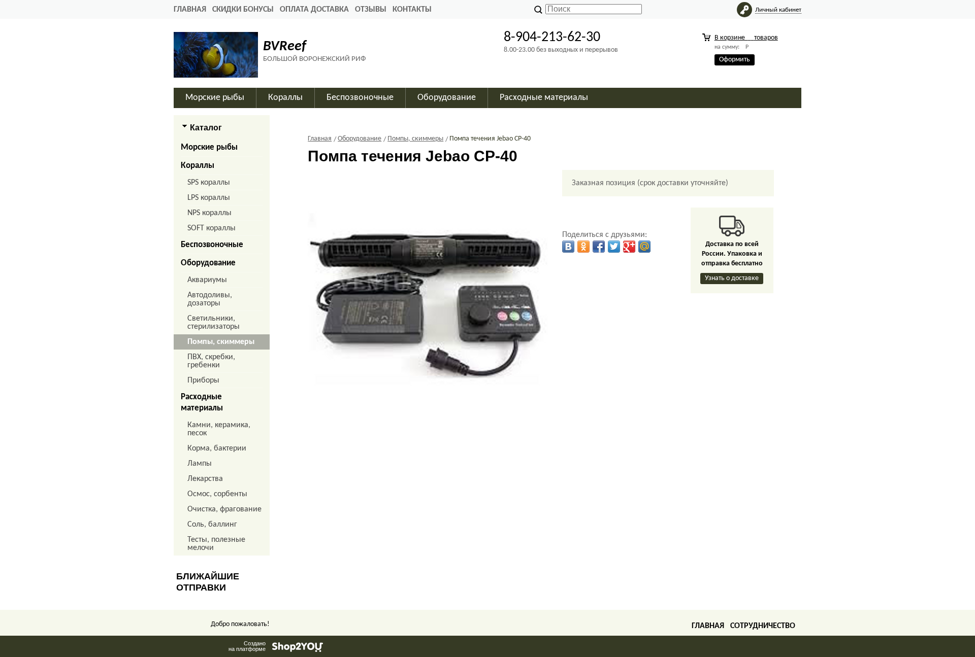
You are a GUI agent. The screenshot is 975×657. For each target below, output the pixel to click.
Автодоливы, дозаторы (209, 299)
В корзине (746, 38)
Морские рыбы (209, 147)
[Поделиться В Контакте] (568, 246)
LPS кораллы (208, 198)
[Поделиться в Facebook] (599, 246)
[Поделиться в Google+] (629, 246)
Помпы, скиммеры (220, 342)
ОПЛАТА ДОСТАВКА (314, 10)
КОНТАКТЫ (412, 10)
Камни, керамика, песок (218, 429)
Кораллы (197, 165)
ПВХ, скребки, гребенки (211, 361)
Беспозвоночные (212, 244)
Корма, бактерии (216, 448)
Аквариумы (207, 280)
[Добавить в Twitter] (614, 246)
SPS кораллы (208, 183)
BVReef (284, 47)
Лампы (199, 464)
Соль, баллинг (212, 525)
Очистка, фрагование (224, 509)
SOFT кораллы (211, 228)
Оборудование (208, 263)
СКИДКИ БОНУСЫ (243, 10)
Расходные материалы (202, 402)
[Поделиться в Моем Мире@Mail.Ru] (644, 246)
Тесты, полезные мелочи (216, 544)
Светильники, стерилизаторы (213, 323)
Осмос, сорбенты (217, 494)
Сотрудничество (762, 626)
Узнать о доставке (732, 278)
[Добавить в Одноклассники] (583, 246)
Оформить (734, 59)
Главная (190, 10)
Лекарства (205, 479)
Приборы (203, 380)
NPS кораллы (209, 213)
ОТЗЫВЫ (370, 10)
